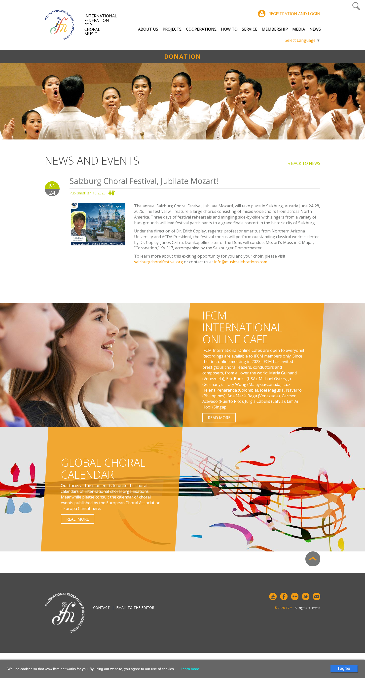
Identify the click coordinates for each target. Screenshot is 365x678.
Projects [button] (172, 29)
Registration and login (294, 13)
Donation (182, 56)
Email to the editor (135, 607)
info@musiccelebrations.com (240, 262)
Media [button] (298, 29)
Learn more (190, 669)
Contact (101, 607)
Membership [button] (275, 29)
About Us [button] (148, 29)
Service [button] (249, 29)
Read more (219, 417)
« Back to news (304, 163)
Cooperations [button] (201, 29)
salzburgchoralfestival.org (158, 262)
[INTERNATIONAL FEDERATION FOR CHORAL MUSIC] (64, 25)
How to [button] (229, 29)
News (315, 29)
